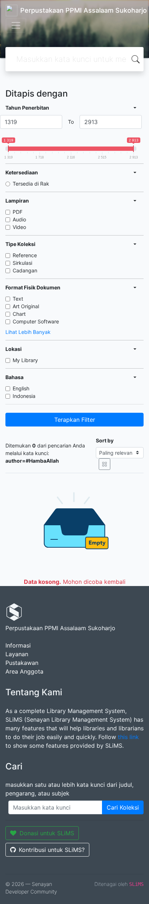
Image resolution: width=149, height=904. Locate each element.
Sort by (105, 440)
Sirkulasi (22, 263)
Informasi (18, 645)
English (21, 388)
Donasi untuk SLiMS (47, 833)
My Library (25, 360)
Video (19, 227)
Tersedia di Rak (31, 184)
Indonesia (24, 396)
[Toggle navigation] (16, 25)
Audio (19, 219)
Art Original (26, 306)
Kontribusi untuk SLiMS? (52, 849)
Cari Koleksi (123, 807)
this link (128, 736)
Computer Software (36, 321)
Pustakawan (21, 662)
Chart (19, 314)
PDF (17, 212)
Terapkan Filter (74, 419)
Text (18, 299)
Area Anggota (24, 671)
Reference (25, 255)
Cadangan (25, 270)
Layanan (16, 654)
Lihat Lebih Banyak (28, 332)
